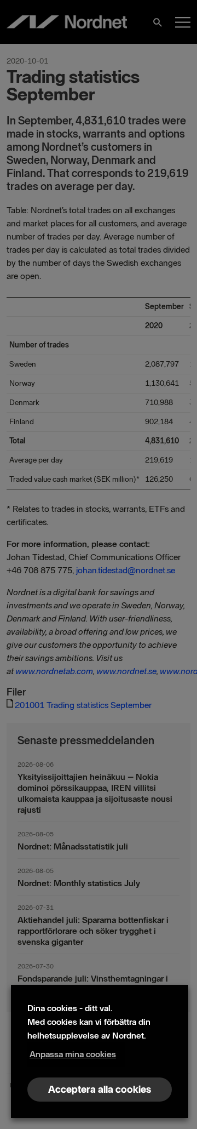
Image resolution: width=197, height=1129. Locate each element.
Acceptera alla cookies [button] (99, 1090)
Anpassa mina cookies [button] (73, 1054)
